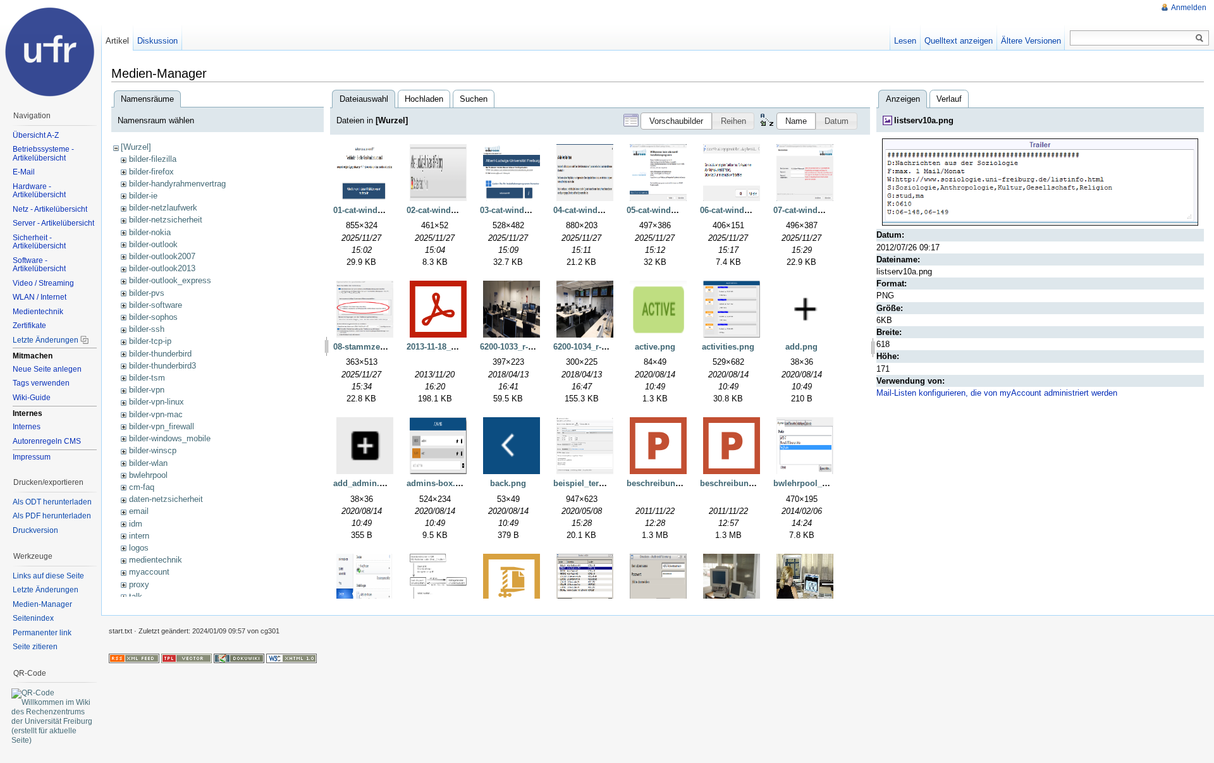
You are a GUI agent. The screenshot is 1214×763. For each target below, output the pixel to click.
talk (135, 596)
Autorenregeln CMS (47, 441)
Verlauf (949, 99)
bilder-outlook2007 (162, 256)
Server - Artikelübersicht (53, 223)
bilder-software (155, 305)
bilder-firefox (151, 171)
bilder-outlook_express (170, 280)
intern (139, 535)
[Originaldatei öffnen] (1040, 181)
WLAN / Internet (39, 297)
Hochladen (424, 99)
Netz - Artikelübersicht (50, 209)
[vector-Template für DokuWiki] (186, 657)
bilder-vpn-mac (156, 414)
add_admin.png (364, 483)
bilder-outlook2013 (162, 268)
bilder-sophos (153, 317)
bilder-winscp (152, 450)
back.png (508, 483)
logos (139, 547)
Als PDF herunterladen (52, 515)
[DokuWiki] (239, 657)
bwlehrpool (148, 475)
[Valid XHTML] (291, 657)
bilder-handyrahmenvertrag (177, 183)
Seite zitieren (35, 646)
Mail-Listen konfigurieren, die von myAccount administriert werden (996, 393)
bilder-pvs (146, 293)
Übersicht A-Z (36, 135)
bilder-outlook (153, 244)
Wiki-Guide (32, 397)
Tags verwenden (41, 383)
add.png (801, 346)
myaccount (149, 572)
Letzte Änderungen (45, 340)
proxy (139, 584)
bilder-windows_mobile (170, 438)
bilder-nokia (150, 232)
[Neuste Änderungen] (134, 657)
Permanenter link (42, 632)
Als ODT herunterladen (52, 501)
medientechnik (155, 560)
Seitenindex (33, 618)
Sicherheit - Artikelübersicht (39, 242)
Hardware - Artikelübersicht (39, 191)
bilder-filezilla (152, 159)
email (139, 511)
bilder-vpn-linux (156, 401)
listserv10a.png (923, 120)
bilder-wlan (148, 463)
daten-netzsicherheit (166, 499)
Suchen (473, 99)
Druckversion (35, 530)
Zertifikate (29, 325)
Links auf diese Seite (48, 575)
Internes (26, 426)
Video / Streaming (43, 283)
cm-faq (141, 487)
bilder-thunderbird (160, 353)
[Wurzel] (136, 147)
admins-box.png (438, 483)
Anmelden (1188, 7)
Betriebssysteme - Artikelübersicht (43, 153)
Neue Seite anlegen (47, 369)
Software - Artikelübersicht (39, 265)
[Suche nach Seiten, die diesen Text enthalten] (1199, 39)
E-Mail (24, 172)
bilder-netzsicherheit (165, 219)
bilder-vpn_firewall (161, 426)
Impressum (32, 457)
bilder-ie (143, 195)
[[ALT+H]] (50, 50)
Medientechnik (38, 311)
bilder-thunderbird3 (162, 365)
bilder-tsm (147, 377)
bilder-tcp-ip (150, 341)
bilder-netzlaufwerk (163, 207)
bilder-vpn (146, 389)
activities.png (728, 346)
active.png (655, 346)
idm (135, 523)
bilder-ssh (146, 329)
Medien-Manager (42, 604)
